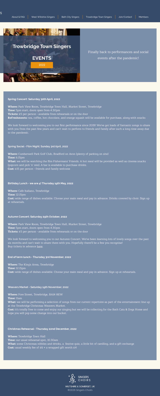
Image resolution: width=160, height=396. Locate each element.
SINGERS (84, 378)
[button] (42, 65)
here (39, 246)
